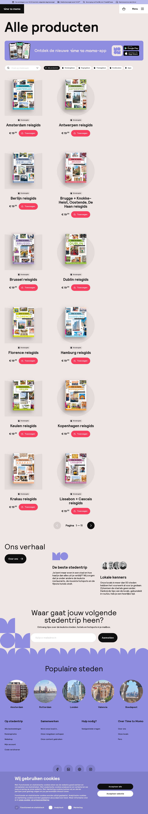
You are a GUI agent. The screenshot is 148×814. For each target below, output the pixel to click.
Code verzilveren (12, 749)
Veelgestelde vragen (91, 729)
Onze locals (123, 734)
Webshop (8, 739)
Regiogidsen (85, 68)
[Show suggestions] (38, 68)
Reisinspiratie (11, 734)
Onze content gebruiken (51, 739)
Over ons (13, 558)
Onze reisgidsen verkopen (52, 734)
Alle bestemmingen (13, 729)
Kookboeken (116, 68)
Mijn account (10, 744)
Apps (129, 68)
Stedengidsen (70, 68)
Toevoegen (30, 133)
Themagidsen (101, 68)
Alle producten (53, 68)
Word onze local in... (49, 729)
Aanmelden (108, 637)
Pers (120, 739)
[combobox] (23, 68)
